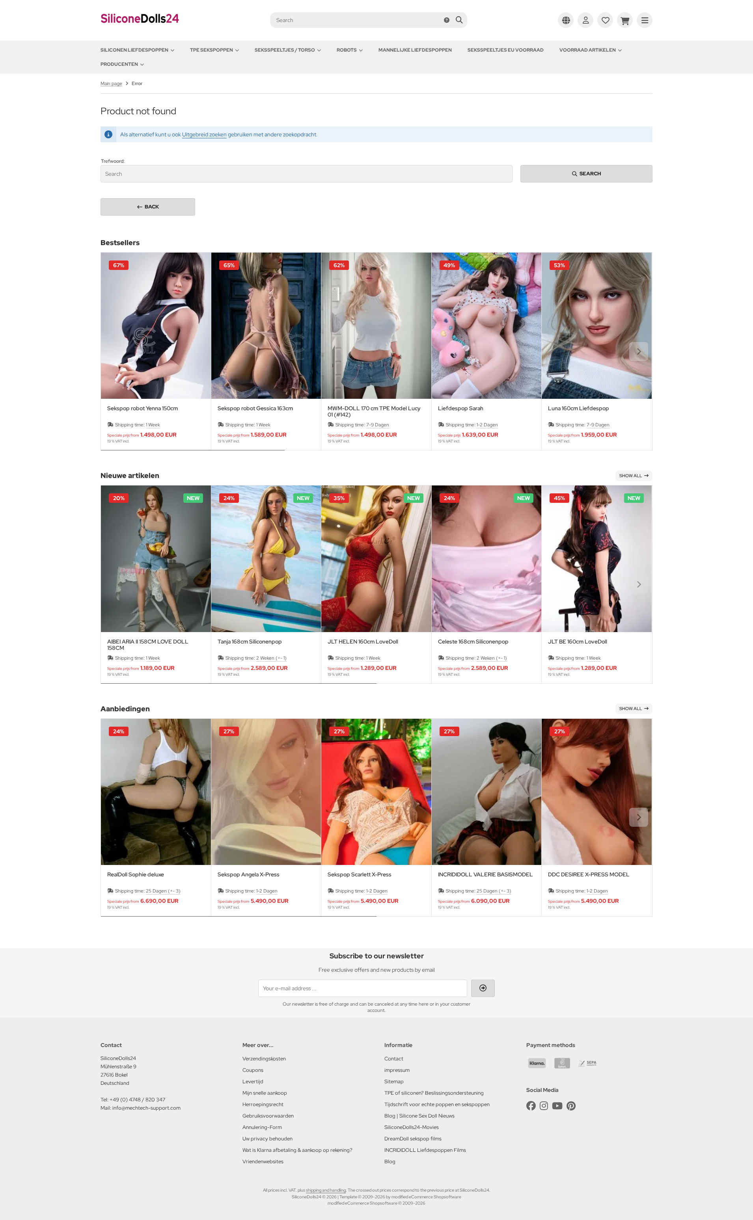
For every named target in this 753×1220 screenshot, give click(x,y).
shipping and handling (326, 1190)
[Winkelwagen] (625, 20)
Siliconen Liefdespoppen (134, 50)
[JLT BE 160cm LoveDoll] (597, 558)
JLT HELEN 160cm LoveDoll (363, 641)
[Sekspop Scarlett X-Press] (376, 792)
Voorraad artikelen (587, 50)
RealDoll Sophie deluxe (135, 874)
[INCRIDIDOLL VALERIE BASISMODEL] (487, 792)
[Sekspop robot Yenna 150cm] (156, 326)
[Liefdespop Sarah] (487, 326)
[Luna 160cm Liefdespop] (597, 326)
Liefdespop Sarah (460, 408)
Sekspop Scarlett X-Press (359, 874)
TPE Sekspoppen (211, 50)
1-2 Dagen (487, 425)
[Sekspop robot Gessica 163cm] (266, 326)
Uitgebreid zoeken (204, 134)
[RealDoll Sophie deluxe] (156, 792)
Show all (630, 475)
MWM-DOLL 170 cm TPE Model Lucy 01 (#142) (374, 411)
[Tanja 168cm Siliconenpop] (266, 558)
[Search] (459, 20)
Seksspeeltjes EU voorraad (506, 50)
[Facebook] (531, 1106)
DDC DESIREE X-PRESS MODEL (589, 874)
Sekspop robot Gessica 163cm (255, 408)
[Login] (585, 20)
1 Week (153, 425)
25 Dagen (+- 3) (163, 891)
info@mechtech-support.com (146, 1108)
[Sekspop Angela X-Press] (266, 792)
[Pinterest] (571, 1106)
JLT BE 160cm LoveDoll (577, 641)
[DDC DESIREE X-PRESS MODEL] (597, 792)
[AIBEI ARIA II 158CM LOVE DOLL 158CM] (156, 558)
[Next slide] (638, 351)
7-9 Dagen (377, 425)
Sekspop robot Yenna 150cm (142, 408)
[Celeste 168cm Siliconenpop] (487, 558)
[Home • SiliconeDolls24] (140, 28)
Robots (347, 50)
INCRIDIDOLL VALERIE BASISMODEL (485, 874)
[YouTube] (557, 1106)
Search (586, 174)
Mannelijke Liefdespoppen (415, 50)
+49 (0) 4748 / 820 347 (137, 1099)
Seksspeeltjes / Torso (285, 50)
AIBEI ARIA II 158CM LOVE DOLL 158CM (147, 644)
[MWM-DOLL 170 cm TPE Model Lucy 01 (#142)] (376, 326)
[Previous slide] (114, 351)
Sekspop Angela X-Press (249, 874)
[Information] (446, 20)
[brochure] (605, 20)
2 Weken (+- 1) (271, 658)
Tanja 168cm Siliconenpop (250, 641)
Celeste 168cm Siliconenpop (473, 641)
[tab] (193, 456)
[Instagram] (544, 1106)
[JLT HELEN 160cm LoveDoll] (376, 558)
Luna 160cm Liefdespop (578, 408)
